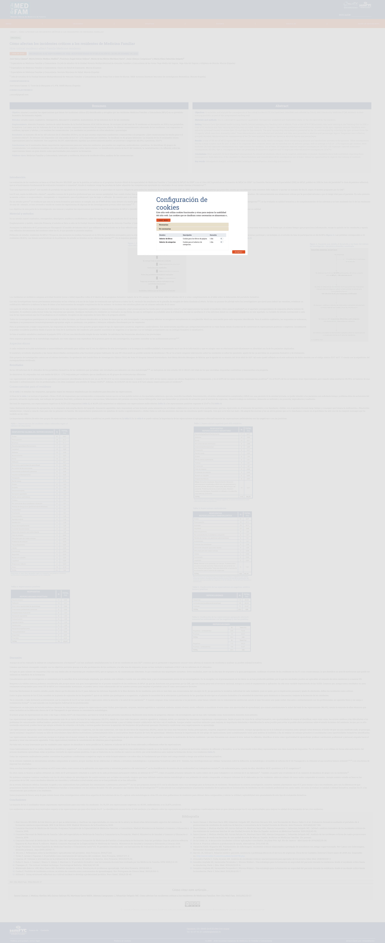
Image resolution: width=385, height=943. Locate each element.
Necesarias (163, 224)
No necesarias (165, 229)
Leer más (163, 220)
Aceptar (239, 252)
